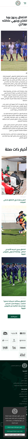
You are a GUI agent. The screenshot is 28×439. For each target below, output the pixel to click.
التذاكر (25, 378)
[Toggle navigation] (25, 3)
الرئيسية (25, 371)
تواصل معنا (24, 389)
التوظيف (25, 399)
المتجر (25, 376)
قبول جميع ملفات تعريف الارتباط (15, 427)
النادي (25, 373)
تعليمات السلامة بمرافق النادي (20, 383)
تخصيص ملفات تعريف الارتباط (14, 435)
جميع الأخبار (14, 316)
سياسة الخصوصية (23, 404)
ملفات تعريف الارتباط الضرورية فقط (15, 431)
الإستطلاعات (24, 401)
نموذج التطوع (24, 392)
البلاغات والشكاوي (23, 394)
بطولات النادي (24, 381)
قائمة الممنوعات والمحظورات (20, 385)
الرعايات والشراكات (23, 396)
